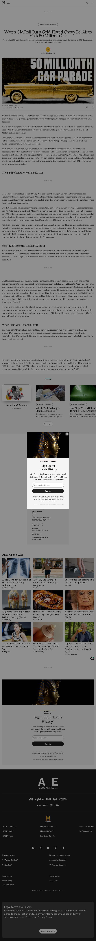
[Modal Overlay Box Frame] (48, 470)
